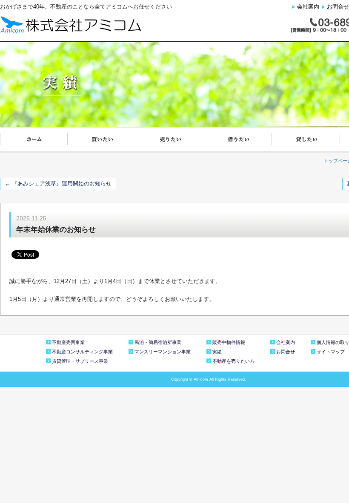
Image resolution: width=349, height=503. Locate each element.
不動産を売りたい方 (233, 361)
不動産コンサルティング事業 (82, 351)
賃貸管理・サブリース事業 (80, 361)
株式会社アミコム (70, 24)
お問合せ (338, 6)
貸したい (306, 140)
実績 (217, 351)
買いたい (102, 140)
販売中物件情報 (228, 342)
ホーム (34, 140)
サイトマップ (331, 351)
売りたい (170, 140)
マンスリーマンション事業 (162, 351)
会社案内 (308, 6)
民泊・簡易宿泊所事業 (157, 342)
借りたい (238, 140)
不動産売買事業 (68, 342)
